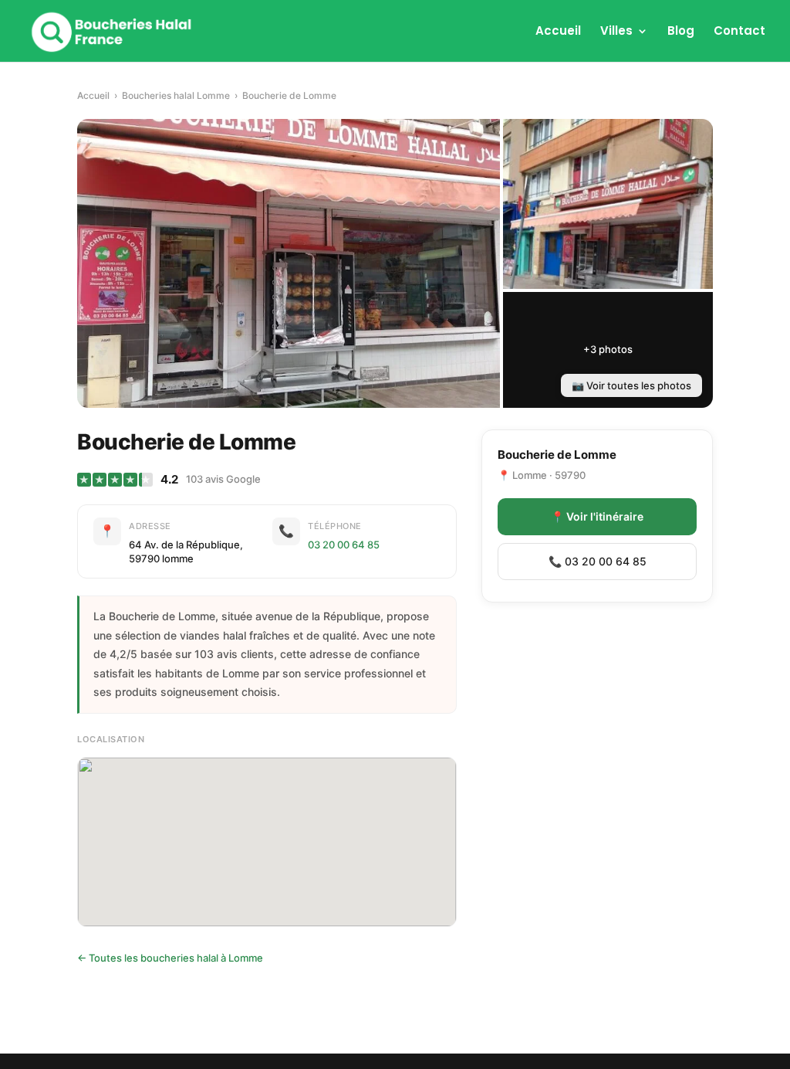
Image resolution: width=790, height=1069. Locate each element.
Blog (680, 32)
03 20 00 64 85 (344, 544)
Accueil (558, 32)
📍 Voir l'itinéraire (597, 516)
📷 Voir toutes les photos (631, 385)
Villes (616, 32)
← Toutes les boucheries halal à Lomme (170, 958)
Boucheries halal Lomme (176, 95)
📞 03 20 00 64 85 (598, 561)
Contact (739, 32)
